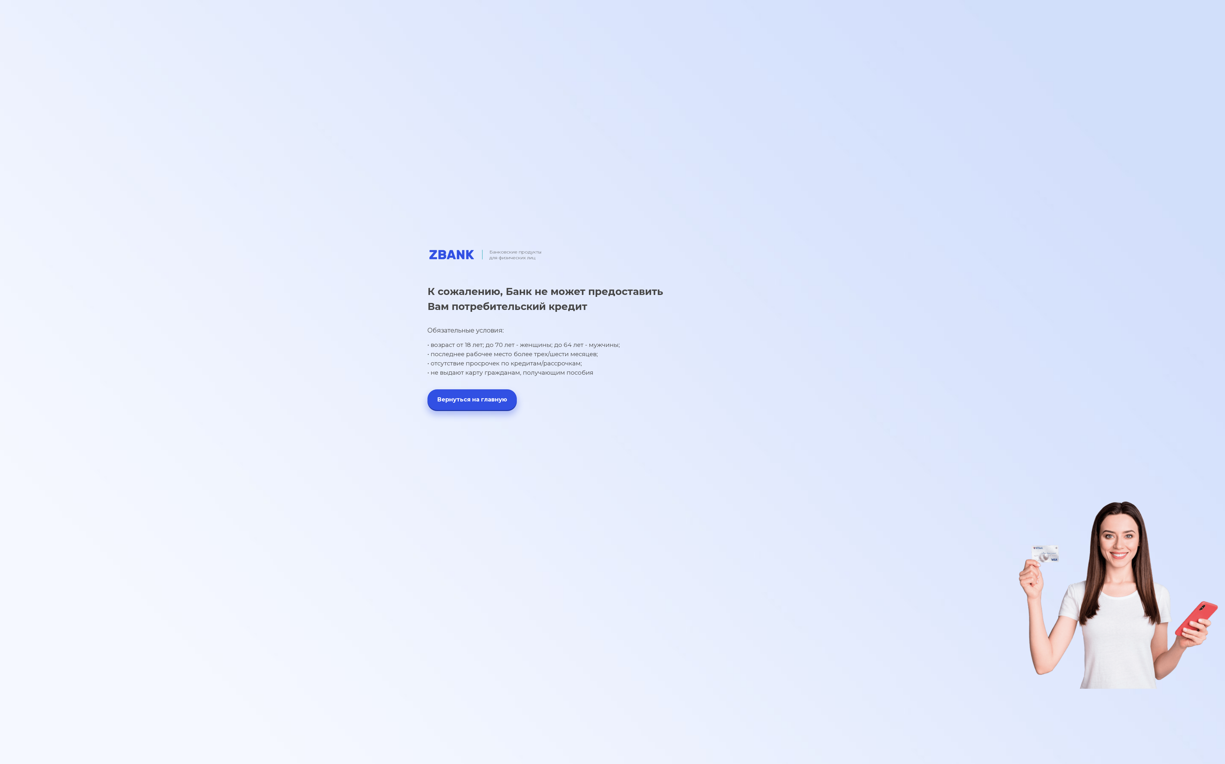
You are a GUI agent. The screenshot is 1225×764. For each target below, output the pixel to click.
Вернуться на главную (472, 399)
